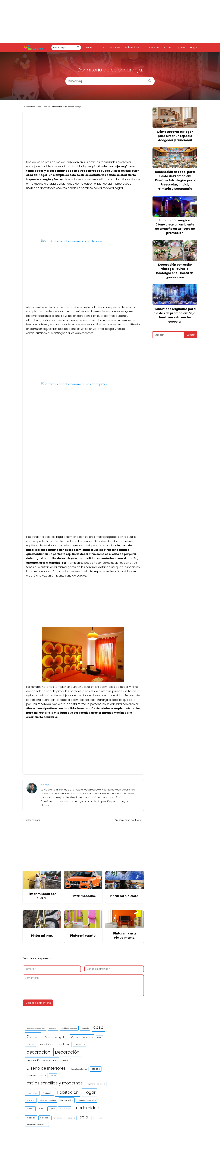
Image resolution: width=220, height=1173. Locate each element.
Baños (167, 47)
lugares (52, 1109)
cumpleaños (80, 1044)
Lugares (180, 47)
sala (84, 1117)
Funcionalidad (32, 1093)
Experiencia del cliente (96, 1084)
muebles (31, 1118)
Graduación (47, 1093)
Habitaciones (133, 47)
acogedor (53, 1028)
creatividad (64, 1044)
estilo (43, 1075)
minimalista (65, 1109)
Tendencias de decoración (37, 1124)
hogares (31, 1100)
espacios (31, 1075)
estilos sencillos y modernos (55, 1083)
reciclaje (71, 1118)
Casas (100, 47)
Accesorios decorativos (36, 1028)
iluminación (66, 1100)
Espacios (115, 47)
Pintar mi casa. (33, 820)
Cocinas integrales (55, 1037)
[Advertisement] (110, 21)
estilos (53, 1076)
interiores (30, 1109)
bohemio (85, 1028)
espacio (96, 1069)
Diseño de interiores (46, 1068)
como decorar (46, 1044)
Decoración (67, 1052)
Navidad (44, 1118)
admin (45, 785)
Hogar (193, 47)
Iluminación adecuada (87, 1100)
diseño (65, 1060)
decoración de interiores (42, 1060)
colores (30, 1044)
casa (98, 1027)
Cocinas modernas (82, 1037)
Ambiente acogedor (69, 1028)
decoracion (38, 1052)
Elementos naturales (78, 1069)
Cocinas (150, 47)
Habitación (68, 1092)
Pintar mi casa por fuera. (128, 820)
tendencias (97, 1118)
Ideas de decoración (48, 1100)
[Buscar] (78, 47)
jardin (41, 1108)
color (99, 1037)
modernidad (86, 1108)
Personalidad (58, 1118)
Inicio (89, 47)
